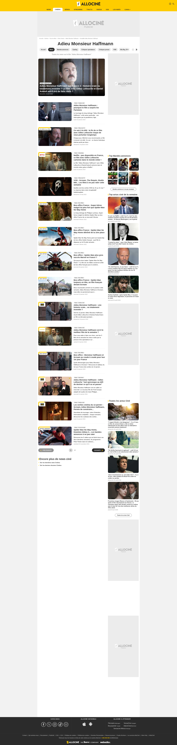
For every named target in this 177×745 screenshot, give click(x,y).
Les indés (116, 9)
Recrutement (44, 735)
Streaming (78, 9)
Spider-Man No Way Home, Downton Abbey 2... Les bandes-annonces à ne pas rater (88, 432)
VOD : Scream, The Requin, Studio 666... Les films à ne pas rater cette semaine (89, 182)
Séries (67, 9)
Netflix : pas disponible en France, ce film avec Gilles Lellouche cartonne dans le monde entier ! (89, 157)
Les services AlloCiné (134, 735)
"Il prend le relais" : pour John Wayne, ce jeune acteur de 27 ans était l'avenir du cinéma (123, 243)
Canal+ (127, 9)
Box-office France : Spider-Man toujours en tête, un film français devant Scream (88, 282)
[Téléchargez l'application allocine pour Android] (92, 724)
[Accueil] (88, 3)
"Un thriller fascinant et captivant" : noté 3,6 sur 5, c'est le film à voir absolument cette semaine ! (123, 451)
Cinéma (58, 9)
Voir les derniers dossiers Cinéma (50, 465)
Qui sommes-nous (33, 735)
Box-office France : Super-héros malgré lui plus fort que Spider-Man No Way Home (89, 207)
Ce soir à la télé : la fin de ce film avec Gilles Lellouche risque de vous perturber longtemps (88, 132)
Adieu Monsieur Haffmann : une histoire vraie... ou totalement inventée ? (87, 307)
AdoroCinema (128, 726)
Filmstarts (111, 723)
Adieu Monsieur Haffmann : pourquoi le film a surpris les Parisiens (86, 107)
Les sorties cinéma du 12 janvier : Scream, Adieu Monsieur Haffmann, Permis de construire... (89, 407)
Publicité (51, 735)
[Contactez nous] (66, 724)
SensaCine (127, 723)
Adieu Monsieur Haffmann (72, 38)
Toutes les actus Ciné (123, 515)
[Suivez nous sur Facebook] (43, 724)
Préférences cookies (83, 735)
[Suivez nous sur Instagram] (55, 724)
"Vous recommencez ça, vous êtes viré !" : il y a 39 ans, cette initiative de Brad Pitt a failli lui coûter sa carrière (123, 476)
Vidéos (99, 9)
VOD (107, 9)
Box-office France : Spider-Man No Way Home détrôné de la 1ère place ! (89, 232)
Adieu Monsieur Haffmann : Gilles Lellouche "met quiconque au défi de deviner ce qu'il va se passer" (88, 382)
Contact (24, 735)
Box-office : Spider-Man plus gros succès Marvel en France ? (88, 256)
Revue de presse (110, 735)
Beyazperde (112, 726)
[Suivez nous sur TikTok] (60, 724)
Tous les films (53, 38)
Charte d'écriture (121, 735)
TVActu (89, 9)
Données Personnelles (97, 735)
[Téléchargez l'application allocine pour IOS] (85, 724)
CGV (61, 735)
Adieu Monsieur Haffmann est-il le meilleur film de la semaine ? (88, 331)
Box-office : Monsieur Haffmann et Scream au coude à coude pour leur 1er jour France (89, 357)
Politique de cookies (70, 735)
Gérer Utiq (144, 735)
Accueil (41, 38)
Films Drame (61, 38)
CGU (57, 735)
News (49, 9)
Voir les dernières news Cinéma (50, 462)
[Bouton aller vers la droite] (136, 49)
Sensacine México (119, 728)
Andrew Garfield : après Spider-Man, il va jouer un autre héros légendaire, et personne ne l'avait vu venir (123, 296)
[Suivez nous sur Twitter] (49, 724)
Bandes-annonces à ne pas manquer (123, 189)
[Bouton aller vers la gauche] (133, 49)
